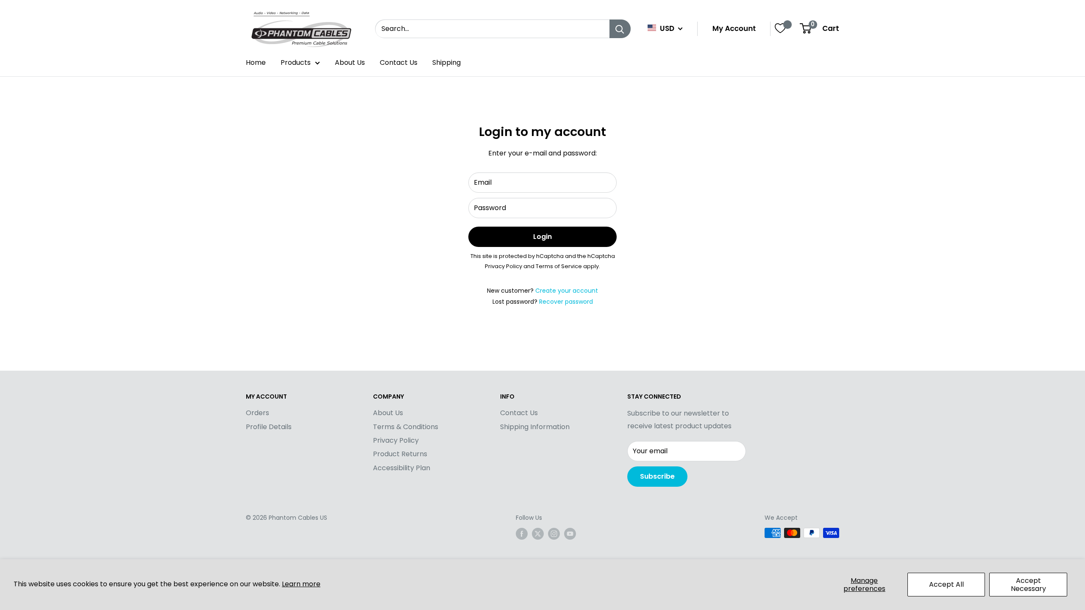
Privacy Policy (503, 266)
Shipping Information (535, 427)
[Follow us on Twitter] (538, 534)
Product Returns (400, 454)
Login (542, 236)
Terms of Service (559, 266)
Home (256, 62)
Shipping (446, 62)
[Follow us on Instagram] (554, 534)
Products (296, 62)
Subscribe (657, 476)
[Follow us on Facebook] (522, 534)
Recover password (566, 301)
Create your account (566, 290)
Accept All (946, 584)
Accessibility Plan (401, 468)
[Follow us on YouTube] (570, 534)
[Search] (620, 28)
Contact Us (398, 62)
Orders (257, 413)
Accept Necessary (1028, 584)
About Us (350, 62)
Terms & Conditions (405, 427)
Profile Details (269, 427)
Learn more (301, 584)
